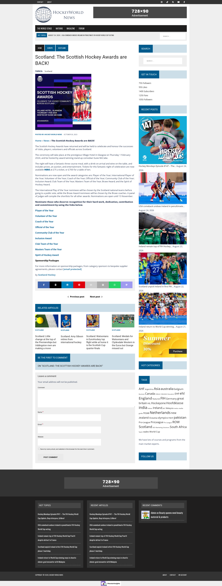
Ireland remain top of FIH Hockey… (156, 246)
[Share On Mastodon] (126, 285)
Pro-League (144, 422)
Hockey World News (53, 134)
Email (40, 424)
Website (40, 437)
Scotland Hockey (46, 274)
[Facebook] (184, 1)
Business (142, 394)
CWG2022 (164, 394)
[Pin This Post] (79, 285)
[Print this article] (103, 285)
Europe (50, 48)
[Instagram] (161, 1)
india (143, 407)
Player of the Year (44, 210)
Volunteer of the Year (46, 216)
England (145, 398)
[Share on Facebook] (44, 285)
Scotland (48, 71)
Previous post (77, 296)
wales (146, 431)
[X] (172, 1)
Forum (81, 28)
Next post (95, 296)
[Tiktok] (167, 1)
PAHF (170, 417)
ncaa (146, 413)
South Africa (178, 427)
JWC (164, 408)
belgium (178, 389)
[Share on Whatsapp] (115, 285)
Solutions (166, 427)
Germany (171, 398)
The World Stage (44, 28)
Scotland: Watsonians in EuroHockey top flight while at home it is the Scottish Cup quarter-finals (97, 342)
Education (171, 394)
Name (40, 412)
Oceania (153, 417)
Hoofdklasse (174, 403)
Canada (150, 393)
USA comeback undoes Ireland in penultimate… (161, 206)
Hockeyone (158, 403)
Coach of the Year (44, 221)
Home (38, 140)
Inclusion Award (43, 238)
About (49, 2)
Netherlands (160, 412)
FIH (162, 398)
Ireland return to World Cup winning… (157, 326)
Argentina (149, 389)
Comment (41, 387)
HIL (149, 403)
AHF (141, 389)
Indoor (150, 408)
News (46, 140)
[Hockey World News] (59, 15)
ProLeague (157, 422)
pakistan (180, 417)
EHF (177, 393)
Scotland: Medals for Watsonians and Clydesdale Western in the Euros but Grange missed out (123, 342)
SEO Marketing (158, 427)
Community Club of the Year (49, 232)
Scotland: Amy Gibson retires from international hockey (72, 339)
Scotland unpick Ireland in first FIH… (156, 286)
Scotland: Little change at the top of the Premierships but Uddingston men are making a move (45, 342)
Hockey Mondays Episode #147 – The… (157, 166)
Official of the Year (44, 227)
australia (167, 388)
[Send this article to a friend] (91, 285)
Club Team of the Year (46, 244)
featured (156, 399)
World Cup (154, 431)
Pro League (168, 422)
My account (183, 575)
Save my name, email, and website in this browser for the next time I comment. (67, 449)
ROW (176, 422)
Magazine (71, 28)
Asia (157, 388)
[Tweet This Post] (55, 285)
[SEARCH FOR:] (173, 36)
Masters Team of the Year (48, 249)
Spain (141, 432)
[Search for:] (162, 61)
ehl (182, 393)
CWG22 (157, 394)
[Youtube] (178, 1)
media (176, 408)
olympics (163, 417)
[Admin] (145, 516)
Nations (59, 28)
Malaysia (169, 408)
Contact (40, 2)
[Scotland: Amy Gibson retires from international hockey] (66, 325)
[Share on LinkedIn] (67, 285)
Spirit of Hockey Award (47, 255)
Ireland (157, 408)
